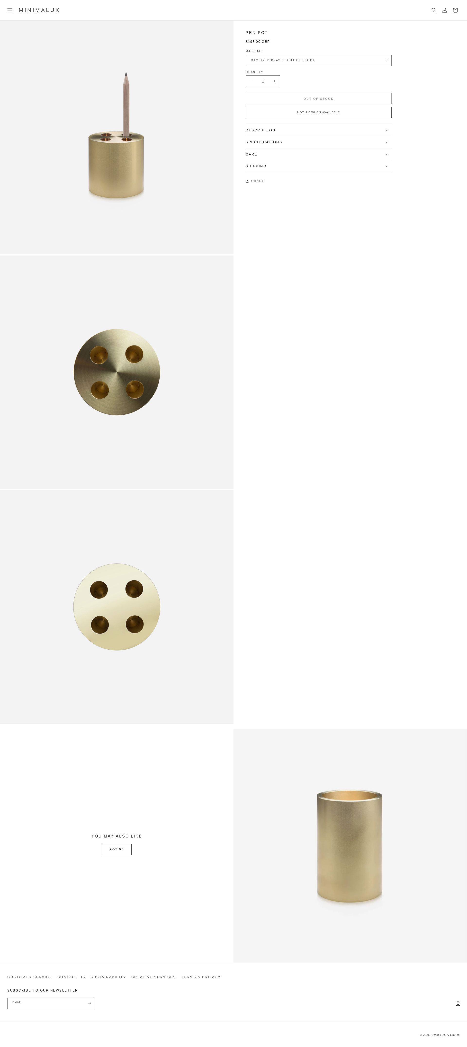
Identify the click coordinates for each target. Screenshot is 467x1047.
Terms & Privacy (201, 977)
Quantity (254, 71)
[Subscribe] (89, 1003)
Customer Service (29, 977)
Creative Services (153, 977)
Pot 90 (117, 849)
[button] (9, 10)
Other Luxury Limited (445, 1034)
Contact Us (71, 977)
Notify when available (318, 112)
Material (254, 51)
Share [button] (258, 181)
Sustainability (108, 977)
